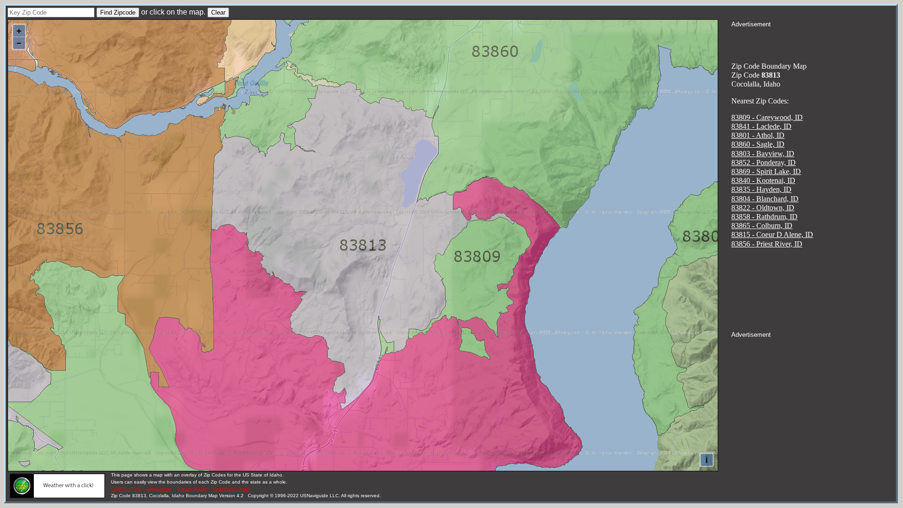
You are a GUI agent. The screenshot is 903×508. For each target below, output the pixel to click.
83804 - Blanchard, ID (765, 199)
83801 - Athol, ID (757, 135)
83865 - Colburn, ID (761, 226)
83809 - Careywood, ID (767, 117)
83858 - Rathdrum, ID (764, 217)
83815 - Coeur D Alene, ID (772, 234)
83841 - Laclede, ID (761, 126)
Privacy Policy (192, 489)
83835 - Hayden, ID (761, 189)
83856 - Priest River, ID (766, 244)
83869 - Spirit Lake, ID (766, 171)
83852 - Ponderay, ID (763, 163)
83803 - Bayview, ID (762, 154)
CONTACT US (126, 489)
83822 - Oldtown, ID (762, 208)
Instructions (159, 489)
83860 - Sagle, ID (757, 144)
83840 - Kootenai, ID (763, 180)
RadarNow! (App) (231, 489)
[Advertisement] (813, 40)
